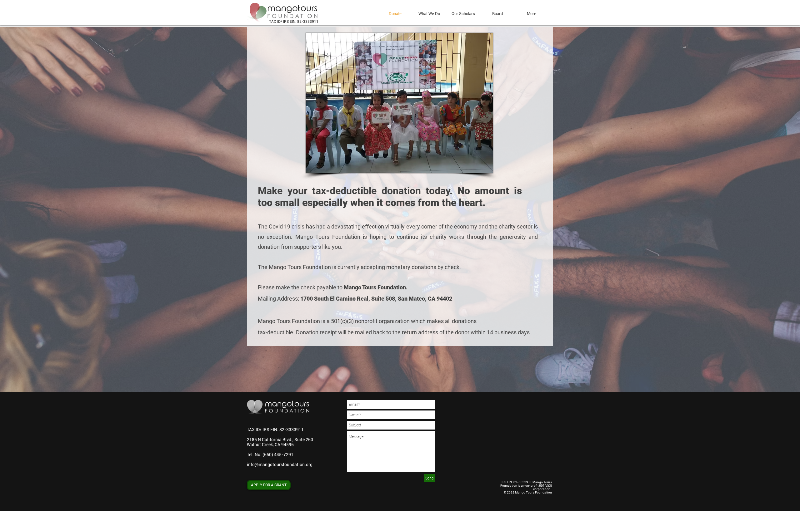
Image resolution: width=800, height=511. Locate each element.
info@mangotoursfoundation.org (279, 464)
